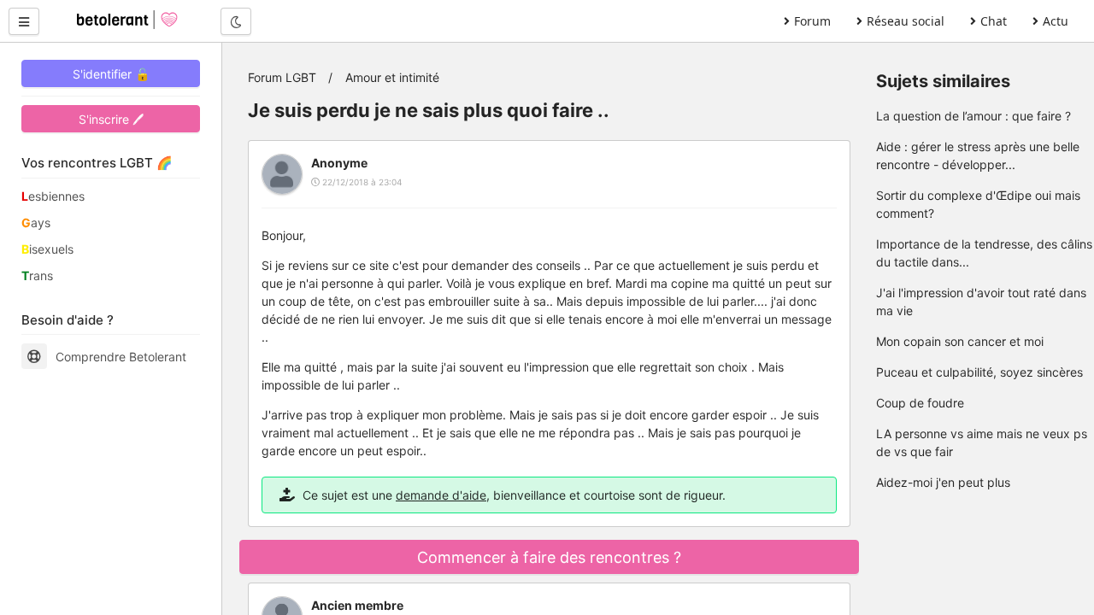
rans (37, 275)
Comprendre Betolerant (121, 356)
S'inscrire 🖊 (111, 119)
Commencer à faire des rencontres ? (549, 557)
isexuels (47, 249)
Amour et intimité (392, 77)
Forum (812, 21)
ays (35, 222)
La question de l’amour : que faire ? (973, 115)
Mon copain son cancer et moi (960, 341)
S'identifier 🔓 (111, 74)
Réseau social (905, 21)
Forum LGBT (282, 77)
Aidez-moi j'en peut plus (943, 482)
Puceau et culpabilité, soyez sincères (979, 372)
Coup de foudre (920, 402)
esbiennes (53, 196)
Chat (993, 21)
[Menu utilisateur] (24, 21)
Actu (1055, 21)
